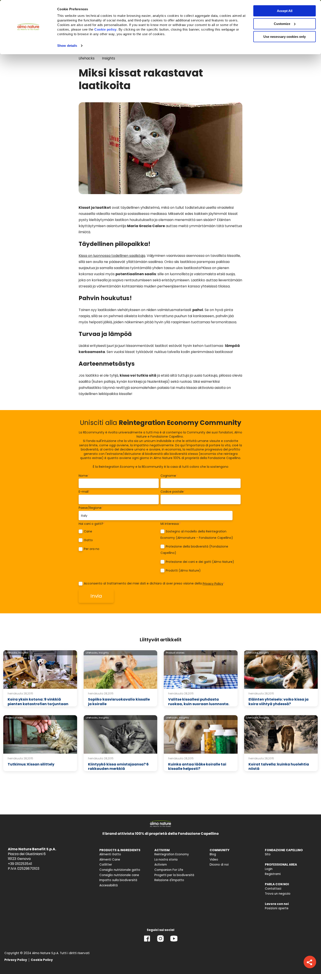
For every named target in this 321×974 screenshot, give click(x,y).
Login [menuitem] (269, 869)
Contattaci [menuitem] (273, 889)
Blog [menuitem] (213, 854)
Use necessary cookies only (284, 36)
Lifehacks (87, 58)
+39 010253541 (20, 863)
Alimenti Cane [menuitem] (109, 859)
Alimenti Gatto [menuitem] (110, 854)
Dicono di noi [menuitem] (219, 865)
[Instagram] (160, 942)
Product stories (175, 652)
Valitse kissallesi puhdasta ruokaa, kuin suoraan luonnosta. (198, 701)
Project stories (14, 717)
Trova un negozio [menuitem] (277, 894)
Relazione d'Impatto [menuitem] (169, 880)
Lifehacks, (11, 652)
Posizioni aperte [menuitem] (276, 908)
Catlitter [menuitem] (105, 865)
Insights (108, 58)
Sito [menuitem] (268, 854)
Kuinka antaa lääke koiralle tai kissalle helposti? (197, 766)
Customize (282, 24)
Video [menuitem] (214, 859)
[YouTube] (174, 942)
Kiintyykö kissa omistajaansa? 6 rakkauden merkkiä (118, 766)
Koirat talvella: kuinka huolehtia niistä (279, 766)
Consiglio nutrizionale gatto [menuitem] (119, 870)
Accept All (284, 11)
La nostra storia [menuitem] (166, 859)
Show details (67, 45)
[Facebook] (147, 942)
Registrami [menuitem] (273, 874)
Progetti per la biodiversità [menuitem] (174, 875)
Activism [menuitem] (160, 865)
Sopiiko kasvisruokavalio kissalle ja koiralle (119, 701)
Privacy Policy (213, 583)
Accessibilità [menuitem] (108, 885)
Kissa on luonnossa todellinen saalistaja (112, 255)
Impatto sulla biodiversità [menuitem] (118, 880)
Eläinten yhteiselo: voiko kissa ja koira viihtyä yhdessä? (279, 701)
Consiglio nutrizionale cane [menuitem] (119, 875)
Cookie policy (105, 29)
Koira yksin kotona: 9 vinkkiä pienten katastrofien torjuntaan (38, 701)
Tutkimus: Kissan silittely (31, 764)
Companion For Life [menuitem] (168, 870)
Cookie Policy (42, 960)
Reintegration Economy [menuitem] (171, 854)
